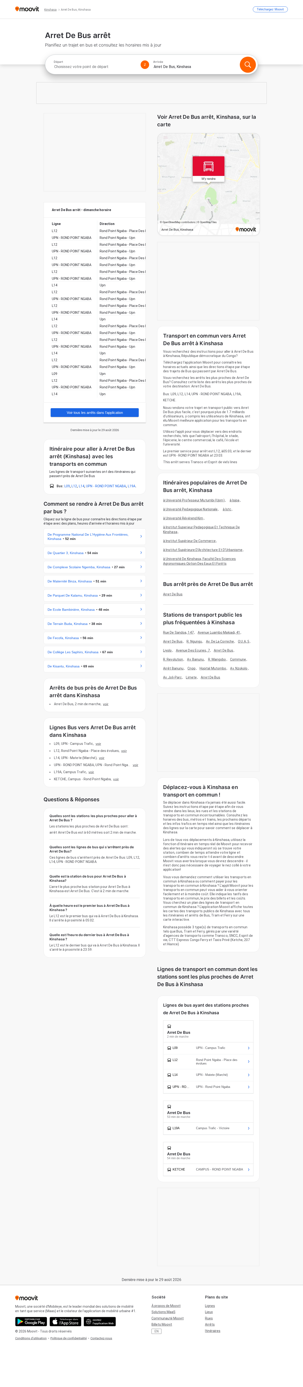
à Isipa (235, 500)
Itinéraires (212, 1331)
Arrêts (210, 1324)
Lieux (209, 1312)
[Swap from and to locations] (145, 64)
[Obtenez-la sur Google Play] (31, 1321)
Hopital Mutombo (213, 668)
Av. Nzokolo (238, 668)
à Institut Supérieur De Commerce (189, 541)
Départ (58, 61)
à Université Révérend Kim (183, 518)
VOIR (105, 704)
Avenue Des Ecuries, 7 (193, 650)
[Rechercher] (248, 65)
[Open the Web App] (100, 1321)
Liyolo (167, 650)
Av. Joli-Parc (172, 677)
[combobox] (95, 66)
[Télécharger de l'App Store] (65, 1321)
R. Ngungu (194, 641)
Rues (209, 1318)
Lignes (210, 1306)
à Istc (227, 509)
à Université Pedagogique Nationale (190, 509)
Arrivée (158, 61)
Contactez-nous (101, 1338)
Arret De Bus (173, 594)
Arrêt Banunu (173, 668)
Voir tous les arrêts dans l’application (95, 413)
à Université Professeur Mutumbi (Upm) (194, 500)
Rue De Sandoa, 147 (178, 632)
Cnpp (191, 668)
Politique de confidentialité (68, 1338)
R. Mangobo (217, 659)
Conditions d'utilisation (31, 1338)
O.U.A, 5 (243, 641)
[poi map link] (208, 184)
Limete (191, 677)
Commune (238, 659)
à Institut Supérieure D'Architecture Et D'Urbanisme (202, 550)
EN (157, 1331)
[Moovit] (27, 9)
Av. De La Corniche (220, 641)
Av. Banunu (195, 659)
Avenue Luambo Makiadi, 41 (219, 632)
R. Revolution (173, 659)
